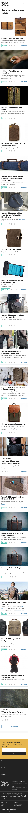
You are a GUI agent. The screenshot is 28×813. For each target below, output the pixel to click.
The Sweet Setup (18, 804)
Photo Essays (4, 771)
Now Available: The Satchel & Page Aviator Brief (12, 534)
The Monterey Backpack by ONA (13, 424)
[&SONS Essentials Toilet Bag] (14, 27)
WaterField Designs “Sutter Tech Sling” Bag (13, 603)
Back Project (5, 289)
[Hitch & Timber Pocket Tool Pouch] (14, 95)
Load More (14, 727)
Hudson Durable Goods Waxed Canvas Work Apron (12, 676)
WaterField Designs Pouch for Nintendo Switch (12, 498)
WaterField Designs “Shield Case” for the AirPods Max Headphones (11, 215)
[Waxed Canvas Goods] (14, 698)
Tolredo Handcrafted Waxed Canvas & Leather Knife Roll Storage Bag (12, 178)
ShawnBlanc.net (18, 805)
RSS (2, 805)
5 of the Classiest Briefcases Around (10, 462)
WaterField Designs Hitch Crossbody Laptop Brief (11, 352)
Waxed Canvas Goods (12, 712)
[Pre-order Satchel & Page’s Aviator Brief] (14, 556)
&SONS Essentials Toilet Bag (12, 38)
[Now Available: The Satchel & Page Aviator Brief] (14, 521)
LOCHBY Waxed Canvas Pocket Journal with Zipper (13, 144)
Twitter (3, 804)
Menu (24, 4)
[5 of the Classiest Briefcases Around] (14, 447)
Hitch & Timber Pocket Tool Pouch (11, 108)
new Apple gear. (20, 610)
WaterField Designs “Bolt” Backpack (11, 640)
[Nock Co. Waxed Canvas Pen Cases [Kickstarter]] (14, 269)
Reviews (3, 767)
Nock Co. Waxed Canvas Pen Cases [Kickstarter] (12, 281)
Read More (24, 45)
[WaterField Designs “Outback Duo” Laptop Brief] (14, 303)
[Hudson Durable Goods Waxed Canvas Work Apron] (14, 663)
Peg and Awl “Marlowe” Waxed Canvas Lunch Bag (13, 388)
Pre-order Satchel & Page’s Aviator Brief (11, 569)
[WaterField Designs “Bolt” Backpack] (14, 627)
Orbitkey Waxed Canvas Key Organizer (12, 72)
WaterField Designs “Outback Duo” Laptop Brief (12, 316)
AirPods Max (22, 219)
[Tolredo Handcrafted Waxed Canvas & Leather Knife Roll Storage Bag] (14, 165)
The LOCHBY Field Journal (11, 249)
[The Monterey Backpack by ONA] (14, 412)
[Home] (5, 4)
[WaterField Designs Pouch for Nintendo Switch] (14, 485)
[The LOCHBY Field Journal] (14, 238)
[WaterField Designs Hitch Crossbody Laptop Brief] (14, 340)
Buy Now (4, 45)
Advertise (3, 774)
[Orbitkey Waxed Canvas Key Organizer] (14, 59)
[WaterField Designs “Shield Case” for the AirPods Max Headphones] (14, 201)
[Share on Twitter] (9, 45)
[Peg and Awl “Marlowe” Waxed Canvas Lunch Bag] (14, 376)
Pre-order (5, 577)
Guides (3, 764)
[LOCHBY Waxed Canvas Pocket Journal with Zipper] (14, 132)
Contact (3, 778)
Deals (2, 760)
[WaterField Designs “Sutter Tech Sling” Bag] (14, 591)
